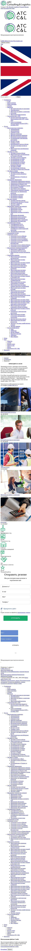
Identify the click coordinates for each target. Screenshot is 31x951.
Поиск (18, 97)
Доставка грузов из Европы (18, 157)
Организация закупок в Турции (19, 202)
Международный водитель (18, 114)
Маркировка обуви (16, 208)
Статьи (9, 342)
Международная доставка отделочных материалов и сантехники (18, 316)
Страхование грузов (13, 233)
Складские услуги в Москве (18, 236)
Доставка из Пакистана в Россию (20, 169)
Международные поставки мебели (20, 301)
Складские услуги (12, 234)
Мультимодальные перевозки (19, 137)
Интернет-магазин (16, 333)
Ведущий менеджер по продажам (20, 108)
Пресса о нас (10, 345)
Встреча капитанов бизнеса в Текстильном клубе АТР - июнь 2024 (19, 119)
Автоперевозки (15, 131)
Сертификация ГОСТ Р (17, 225)
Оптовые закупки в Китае (18, 200)
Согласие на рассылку (7, 683)
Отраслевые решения (13, 255)
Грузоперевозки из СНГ (17, 160)
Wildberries (14, 330)
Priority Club (7, 679)
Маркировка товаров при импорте (17, 206)
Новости (9, 341)
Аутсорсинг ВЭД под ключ (18, 251)
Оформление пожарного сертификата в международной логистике (19, 228)
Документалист (15, 110)
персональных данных (23, 612)
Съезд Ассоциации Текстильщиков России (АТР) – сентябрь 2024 (19, 123)
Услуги (6, 126)
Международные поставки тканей (20, 262)
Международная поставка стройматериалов (18, 279)
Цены (5, 338)
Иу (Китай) (10, 7)
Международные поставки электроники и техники (18, 282)
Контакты (7, 350)
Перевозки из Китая (6, 671)
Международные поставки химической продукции (18, 291)
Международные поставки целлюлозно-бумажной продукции (20, 294)
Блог (5, 339)
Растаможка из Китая (17, 196)
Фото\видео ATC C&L (13, 348)
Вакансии (10, 107)
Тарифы (10, 676)
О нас (8, 101)
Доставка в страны (12, 171)
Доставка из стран (12, 151)
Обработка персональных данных (10, 680)
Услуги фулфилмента (13, 327)
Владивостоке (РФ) (9, 8)
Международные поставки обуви (20, 299)
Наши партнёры (11, 104)
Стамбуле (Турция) (18, 7)
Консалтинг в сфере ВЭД (18, 249)
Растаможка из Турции (17, 194)
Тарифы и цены (15, 142)
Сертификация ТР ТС (17, 224)
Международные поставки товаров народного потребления (20, 285)
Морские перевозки (16, 134)
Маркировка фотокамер (17, 215)
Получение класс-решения (18, 188)
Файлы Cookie (17, 683)
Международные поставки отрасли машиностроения (18, 270)
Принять (10, 949)
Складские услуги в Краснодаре (20, 246)
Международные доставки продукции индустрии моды (19, 264)
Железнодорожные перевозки (19, 135)
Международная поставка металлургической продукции (19, 273)
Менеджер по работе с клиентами (20, 111)
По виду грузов (15, 141)
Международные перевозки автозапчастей (18, 257)
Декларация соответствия (18, 231)
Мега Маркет (14, 336)
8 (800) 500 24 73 (5, 41)
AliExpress (13, 335)
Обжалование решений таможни (20, 190)
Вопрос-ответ (11, 344)
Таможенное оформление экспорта (20, 182)
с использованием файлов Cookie (11, 945)
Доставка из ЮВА (16, 166)
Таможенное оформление (14, 179)
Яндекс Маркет (15, 332)
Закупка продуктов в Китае (18, 319)
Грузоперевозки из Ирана (18, 162)
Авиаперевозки (15, 129)
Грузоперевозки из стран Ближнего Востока (18, 164)
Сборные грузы (15, 132)
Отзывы (9, 105)
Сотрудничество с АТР (13, 116)
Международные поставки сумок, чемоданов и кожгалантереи (20, 303)
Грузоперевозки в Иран (17, 172)
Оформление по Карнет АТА (19, 184)
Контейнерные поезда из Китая (19, 144)
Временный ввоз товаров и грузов (20, 185)
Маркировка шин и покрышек (19, 219)
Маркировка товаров (18, 671)
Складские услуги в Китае (18, 237)
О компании (7, 100)
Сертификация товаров (13, 222)
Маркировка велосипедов (18, 218)
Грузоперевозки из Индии (18, 168)
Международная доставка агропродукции (18, 260)
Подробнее (4, 949)
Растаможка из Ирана (17, 197)
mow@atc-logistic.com (16, 41)
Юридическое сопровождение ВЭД (17, 248)
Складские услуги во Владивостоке (16, 242)
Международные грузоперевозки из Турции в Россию (20, 155)
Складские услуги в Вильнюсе (19, 240)
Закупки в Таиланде (16, 203)
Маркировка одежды (16, 209)
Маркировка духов (16, 211)
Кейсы (9, 347)
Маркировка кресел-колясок (18, 216)
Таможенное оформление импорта (20, 181)
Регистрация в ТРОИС (17, 187)
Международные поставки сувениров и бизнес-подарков (19, 306)
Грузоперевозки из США (18, 159)
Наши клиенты (11, 102)
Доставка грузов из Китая (18, 153)
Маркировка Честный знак (18, 221)
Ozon (12, 329)
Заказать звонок (5, 42)
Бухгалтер (13, 113)
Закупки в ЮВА (15, 205)
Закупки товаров (12, 199)
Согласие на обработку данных (16, 682)
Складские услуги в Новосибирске (20, 245)
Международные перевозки (15, 128)
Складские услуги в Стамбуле (19, 239)
